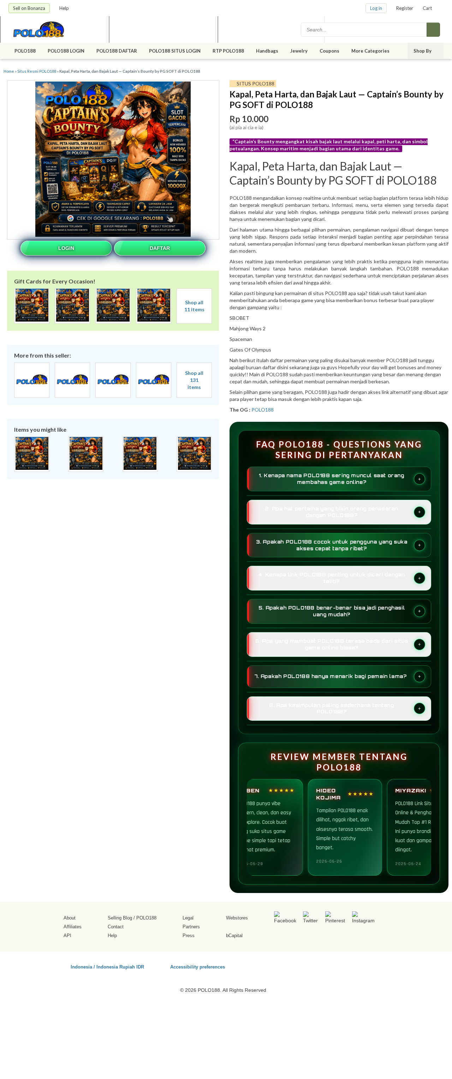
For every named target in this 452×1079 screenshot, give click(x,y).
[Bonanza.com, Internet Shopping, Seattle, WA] (342, 965)
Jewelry (299, 51)
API (67, 935)
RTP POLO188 (228, 51)
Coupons (329, 51)
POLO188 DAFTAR (116, 51)
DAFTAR (160, 248)
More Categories (371, 51)
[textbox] (364, 30)
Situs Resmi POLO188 (36, 71)
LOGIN (66, 248)
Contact (116, 926)
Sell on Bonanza (29, 8)
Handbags (267, 51)
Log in (376, 8)
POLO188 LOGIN (66, 51)
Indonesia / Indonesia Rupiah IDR (107, 967)
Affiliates (73, 926)
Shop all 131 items (194, 380)
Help (64, 8)
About (70, 918)
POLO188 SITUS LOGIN (175, 51)
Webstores (237, 918)
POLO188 (25, 51)
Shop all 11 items (194, 305)
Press (189, 935)
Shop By (423, 51)
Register (404, 8)
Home (9, 71)
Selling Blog (120, 918)
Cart (427, 8)
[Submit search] (433, 30)
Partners (191, 926)
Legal (188, 918)
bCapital (234, 935)
